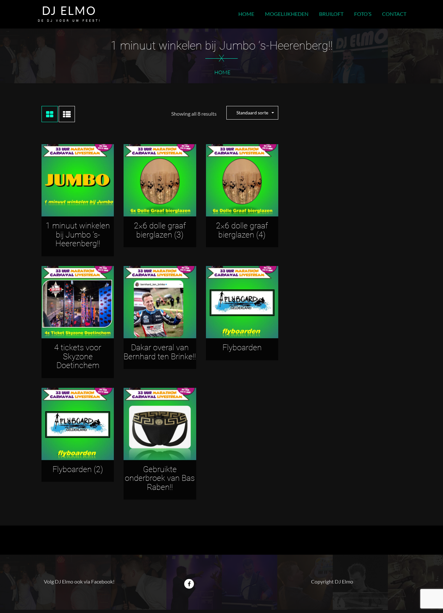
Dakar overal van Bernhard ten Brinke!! (160, 352)
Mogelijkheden (286, 14)
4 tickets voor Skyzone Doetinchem (77, 356)
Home (246, 14)
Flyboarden (242, 347)
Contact (394, 14)
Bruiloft (331, 14)
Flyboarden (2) (78, 469)
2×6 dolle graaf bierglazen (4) (242, 230)
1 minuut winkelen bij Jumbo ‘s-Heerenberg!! (78, 234)
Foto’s (362, 14)
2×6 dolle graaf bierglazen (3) (160, 230)
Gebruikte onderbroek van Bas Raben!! (160, 478)
